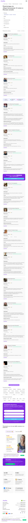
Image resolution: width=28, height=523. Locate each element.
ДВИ (17, 398)
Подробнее (5, 51)
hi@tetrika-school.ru (22, 508)
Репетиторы (5, 3)
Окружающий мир (11, 392)
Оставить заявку (14, 178)
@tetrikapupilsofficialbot (22, 509)
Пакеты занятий (5, 502)
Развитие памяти (18, 392)
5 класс (20, 398)
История (24, 389)
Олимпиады (4, 398)
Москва (10, 3)
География (14, 389)
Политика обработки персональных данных (20, 517)
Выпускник (14, 398)
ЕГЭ (10, 398)
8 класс (9, 400)
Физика (6, 394)
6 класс (24, 398)
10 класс (18, 400)
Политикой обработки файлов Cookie (15, 519)
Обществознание (15, 3)
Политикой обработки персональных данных (7, 520)
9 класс (14, 400)
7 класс (5, 400)
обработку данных (16, 421)
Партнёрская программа (6, 509)
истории (11, 40)
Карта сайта (4, 508)
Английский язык (5, 389)
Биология (10, 389)
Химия (14, 394)
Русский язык (23, 392)
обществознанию (6, 40)
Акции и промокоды (5, 503)
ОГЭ (8, 398)
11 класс (20, 3)
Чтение (21, 394)
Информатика (19, 389)
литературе (15, 236)
